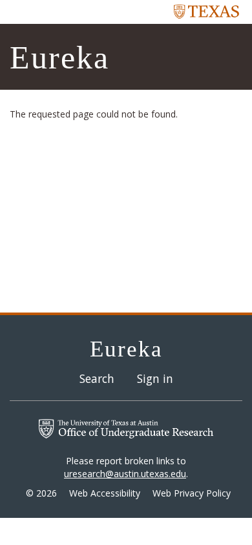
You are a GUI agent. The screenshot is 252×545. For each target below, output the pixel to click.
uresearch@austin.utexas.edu (125, 474)
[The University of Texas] (206, 11)
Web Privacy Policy (191, 493)
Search (96, 378)
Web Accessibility (104, 493)
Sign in (155, 378)
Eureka (59, 57)
